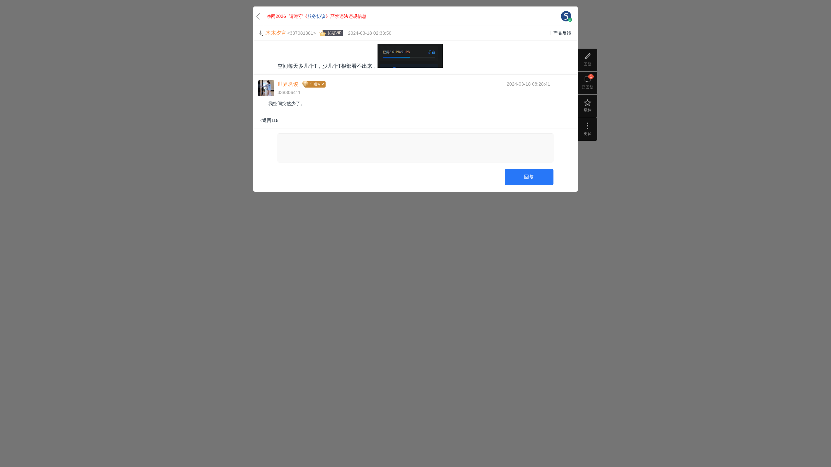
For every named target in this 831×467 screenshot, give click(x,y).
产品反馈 (562, 33)
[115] (566, 16)
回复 (529, 177)
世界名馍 (288, 84)
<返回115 (269, 120)
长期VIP (334, 33)
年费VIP (317, 84)
